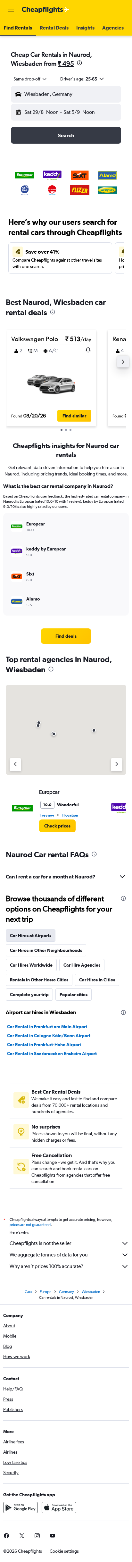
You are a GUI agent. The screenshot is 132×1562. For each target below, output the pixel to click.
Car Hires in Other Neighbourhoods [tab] (46, 950)
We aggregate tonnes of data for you (49, 1255)
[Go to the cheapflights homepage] (45, 10)
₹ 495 (66, 63)
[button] (11, 10)
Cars (28, 1291)
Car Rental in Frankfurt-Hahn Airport (44, 1044)
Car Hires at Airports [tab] (30, 935)
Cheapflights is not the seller (40, 1243)
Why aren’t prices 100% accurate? (46, 1266)
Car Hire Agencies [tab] (81, 965)
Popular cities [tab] (73, 994)
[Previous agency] (15, 764)
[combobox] (30, 79)
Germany (66, 1291)
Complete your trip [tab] (29, 994)
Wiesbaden (91, 1291)
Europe (45, 1291)
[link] (66, 636)
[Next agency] (116, 764)
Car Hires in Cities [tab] (97, 979)
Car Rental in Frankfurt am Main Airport (47, 1026)
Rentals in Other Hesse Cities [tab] (39, 979)
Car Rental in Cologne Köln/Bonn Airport (48, 1035)
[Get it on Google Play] (20, 1507)
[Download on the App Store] (59, 1507)
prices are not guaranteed (30, 1224)
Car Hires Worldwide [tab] (31, 965)
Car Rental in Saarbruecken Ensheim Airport (52, 1053)
